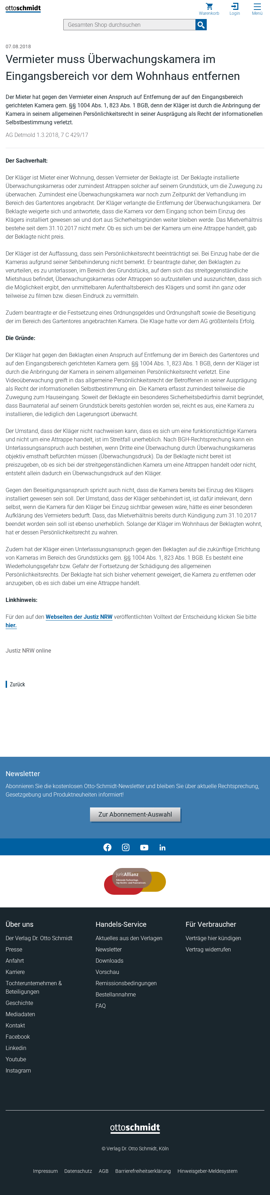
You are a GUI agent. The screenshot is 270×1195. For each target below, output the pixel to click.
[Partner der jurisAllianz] (135, 881)
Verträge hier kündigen (213, 938)
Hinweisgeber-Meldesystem (207, 1171)
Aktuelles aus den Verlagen (129, 938)
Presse (14, 949)
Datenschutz (78, 1171)
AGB (104, 1171)
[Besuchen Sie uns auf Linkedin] (162, 847)
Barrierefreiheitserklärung (143, 1171)
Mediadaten (20, 1014)
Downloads (109, 960)
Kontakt (15, 1025)
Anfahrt (15, 960)
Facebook (18, 1036)
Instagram (18, 1070)
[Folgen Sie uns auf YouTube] (144, 847)
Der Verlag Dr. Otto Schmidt (39, 938)
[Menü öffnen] (257, 7)
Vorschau (107, 972)
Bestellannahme (116, 994)
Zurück (17, 684)
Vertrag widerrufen (208, 949)
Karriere (15, 972)
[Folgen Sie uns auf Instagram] (125, 847)
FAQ (101, 1005)
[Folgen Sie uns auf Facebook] (107, 847)
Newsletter (109, 949)
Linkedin (16, 1048)
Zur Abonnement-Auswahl (135, 814)
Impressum (45, 1171)
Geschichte (19, 1003)
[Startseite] (135, 1132)
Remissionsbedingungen (126, 983)
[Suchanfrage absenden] (201, 24)
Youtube (16, 1059)
